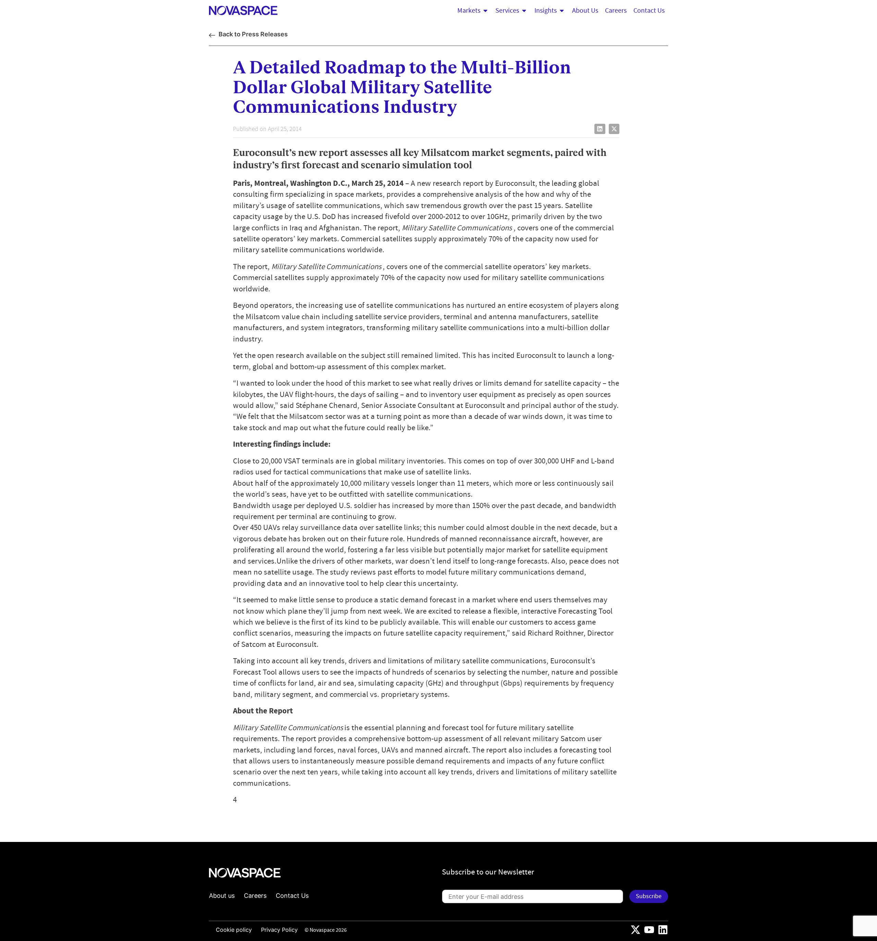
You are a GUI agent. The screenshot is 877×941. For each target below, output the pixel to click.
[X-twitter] (635, 930)
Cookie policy (234, 929)
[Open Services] (524, 11)
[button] (599, 129)
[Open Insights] (561, 11)
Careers (255, 895)
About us (222, 895)
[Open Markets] (485, 11)
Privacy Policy (279, 929)
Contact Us (292, 895)
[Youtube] (649, 930)
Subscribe (649, 896)
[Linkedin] (663, 930)
